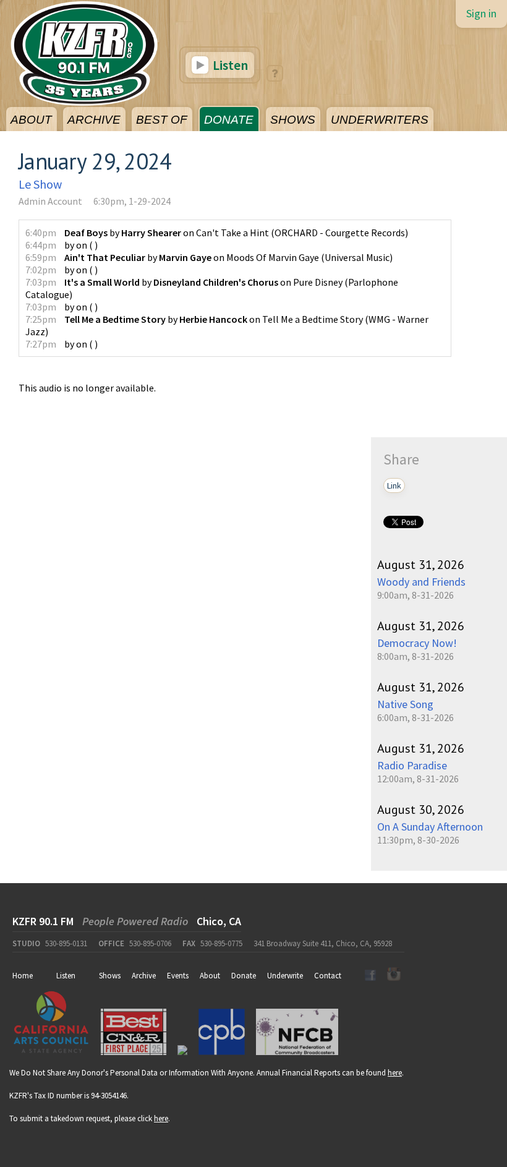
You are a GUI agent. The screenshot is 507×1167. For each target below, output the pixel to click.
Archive (144, 975)
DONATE (229, 119)
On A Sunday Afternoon (430, 826)
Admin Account (50, 201)
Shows (110, 975)
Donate (243, 975)
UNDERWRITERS (379, 119)
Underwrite (285, 975)
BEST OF (161, 119)
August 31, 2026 (420, 565)
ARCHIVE (94, 119)
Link (394, 485)
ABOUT (31, 119)
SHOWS (292, 119)
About (210, 975)
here (395, 1072)
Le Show (40, 184)
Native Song (405, 704)
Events (178, 975)
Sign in (481, 13)
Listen (229, 65)
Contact (327, 975)
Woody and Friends (421, 582)
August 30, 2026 (420, 810)
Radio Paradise (412, 765)
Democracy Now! (417, 643)
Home (22, 975)
